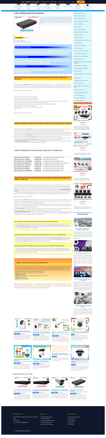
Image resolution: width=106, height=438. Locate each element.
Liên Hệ (73, 1)
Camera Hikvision (72, 420)
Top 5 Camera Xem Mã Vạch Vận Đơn (22, 50)
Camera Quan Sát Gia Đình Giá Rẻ (60, 283)
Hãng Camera (54, 1)
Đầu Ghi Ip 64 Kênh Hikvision (79, 15)
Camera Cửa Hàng (45, 1)
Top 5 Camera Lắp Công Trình (37, 50)
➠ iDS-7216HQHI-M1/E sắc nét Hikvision (29, 13)
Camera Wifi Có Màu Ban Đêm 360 (81, 80)
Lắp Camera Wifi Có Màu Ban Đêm (63, 60)
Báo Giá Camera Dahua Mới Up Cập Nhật (23, 53)
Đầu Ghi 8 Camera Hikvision (79, 18)
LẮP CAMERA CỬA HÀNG (30, 2)
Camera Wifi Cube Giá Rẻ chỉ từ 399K (31, 62)
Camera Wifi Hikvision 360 (45, 62)
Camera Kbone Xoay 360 (79, 89)
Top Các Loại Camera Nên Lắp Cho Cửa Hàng (42, 283)
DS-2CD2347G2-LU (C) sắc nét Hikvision (80, 331)
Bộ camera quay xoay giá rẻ (81, 145)
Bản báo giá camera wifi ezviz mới (47, 53)
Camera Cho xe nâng (78, 37)
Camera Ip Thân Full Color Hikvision (81, 32)
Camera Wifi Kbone (78, 77)
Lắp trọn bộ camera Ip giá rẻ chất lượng (22, 72)
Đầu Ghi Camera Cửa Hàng (47, 424)
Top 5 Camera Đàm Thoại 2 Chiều (61, 53)
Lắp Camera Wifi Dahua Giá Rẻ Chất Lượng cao (82, 74)
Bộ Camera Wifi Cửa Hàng (46, 416)
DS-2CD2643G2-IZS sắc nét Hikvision (41, 332)
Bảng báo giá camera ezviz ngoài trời (51, 50)
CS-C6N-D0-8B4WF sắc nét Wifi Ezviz (22, 331)
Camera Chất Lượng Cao (46, 422)
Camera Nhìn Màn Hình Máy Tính (80, 53)
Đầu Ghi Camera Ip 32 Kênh (79, 29)
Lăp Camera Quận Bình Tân (29, 285)
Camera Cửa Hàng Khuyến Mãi (47, 420)
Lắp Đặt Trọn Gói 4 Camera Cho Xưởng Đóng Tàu (39, 287)
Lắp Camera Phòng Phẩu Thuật (80, 45)
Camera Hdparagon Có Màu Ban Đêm (81, 21)
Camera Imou (71, 422)
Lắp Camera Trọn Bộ (45, 418)
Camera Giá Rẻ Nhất (78, 42)
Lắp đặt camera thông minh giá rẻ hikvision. (62, 285)
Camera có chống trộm (78, 48)
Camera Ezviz (71, 424)
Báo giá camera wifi (36, 53)
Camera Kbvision (71, 418)
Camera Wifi (61, 1)
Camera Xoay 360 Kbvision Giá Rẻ (80, 92)
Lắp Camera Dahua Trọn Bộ (74, 416)
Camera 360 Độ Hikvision (79, 95)
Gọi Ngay (80, 1)
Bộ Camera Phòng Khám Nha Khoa (21, 287)
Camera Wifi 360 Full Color (20, 60)
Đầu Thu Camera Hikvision (79, 13)
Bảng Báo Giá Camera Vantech (26, 283)
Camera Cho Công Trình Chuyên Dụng (81, 50)
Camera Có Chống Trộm (79, 23)
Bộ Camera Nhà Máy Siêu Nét (81, 171)
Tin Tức (68, 1)
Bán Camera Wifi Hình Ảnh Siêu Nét (81, 56)
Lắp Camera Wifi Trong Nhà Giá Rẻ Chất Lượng (35, 60)
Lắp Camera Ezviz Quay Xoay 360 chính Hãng (82, 86)
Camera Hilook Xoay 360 (79, 83)
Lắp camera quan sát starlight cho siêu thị (44, 285)
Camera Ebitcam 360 (19, 62)
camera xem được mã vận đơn (65, 50)
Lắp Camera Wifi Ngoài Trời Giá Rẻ (81, 68)
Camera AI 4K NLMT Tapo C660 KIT (40, 361)
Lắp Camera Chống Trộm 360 (80, 97)
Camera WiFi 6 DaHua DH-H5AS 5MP (60, 353)
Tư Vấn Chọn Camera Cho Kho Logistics (82, 40)
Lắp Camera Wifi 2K (78, 71)
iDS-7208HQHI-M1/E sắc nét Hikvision (41, 389)
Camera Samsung (77, 26)
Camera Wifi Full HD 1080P (79, 58)
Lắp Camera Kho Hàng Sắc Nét (81, 120)
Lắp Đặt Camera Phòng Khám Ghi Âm (83, 199)
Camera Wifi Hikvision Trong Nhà (80, 65)
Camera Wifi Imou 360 (50, 60)
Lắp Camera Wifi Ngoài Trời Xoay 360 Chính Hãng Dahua (82, 62)
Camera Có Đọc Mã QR (78, 34)
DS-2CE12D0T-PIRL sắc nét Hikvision (59, 389)
